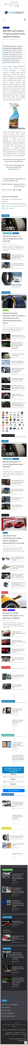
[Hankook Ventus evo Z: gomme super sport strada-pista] (5, 396)
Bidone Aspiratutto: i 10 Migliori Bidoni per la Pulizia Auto (17, 710)
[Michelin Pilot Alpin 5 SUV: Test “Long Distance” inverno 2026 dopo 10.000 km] (5, 257)
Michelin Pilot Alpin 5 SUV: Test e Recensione (17, 498)
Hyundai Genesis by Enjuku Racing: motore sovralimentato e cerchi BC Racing (18, 938)
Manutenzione (6, 27)
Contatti (12, 1024)
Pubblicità (17, 1024)
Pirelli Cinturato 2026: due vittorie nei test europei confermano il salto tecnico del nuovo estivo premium (18, 757)
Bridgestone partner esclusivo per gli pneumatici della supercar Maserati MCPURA (18, 404)
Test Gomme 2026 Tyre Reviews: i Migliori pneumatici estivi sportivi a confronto (18, 745)
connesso (11, 199)
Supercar (5, 610)
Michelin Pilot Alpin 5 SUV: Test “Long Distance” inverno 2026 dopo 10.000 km (17, 256)
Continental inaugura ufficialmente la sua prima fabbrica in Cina (14, 180)
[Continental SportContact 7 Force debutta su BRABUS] (5, 380)
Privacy (14, 1026)
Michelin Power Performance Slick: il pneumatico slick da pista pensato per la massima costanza (18, 903)
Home (4, 1024)
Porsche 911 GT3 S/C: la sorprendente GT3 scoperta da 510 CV (18, 642)
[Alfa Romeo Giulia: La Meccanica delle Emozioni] (6, 924)
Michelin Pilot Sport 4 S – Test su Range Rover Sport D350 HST (13, 238)
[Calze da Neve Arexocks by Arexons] (6, 845)
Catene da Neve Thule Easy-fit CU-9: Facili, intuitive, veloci (17, 836)
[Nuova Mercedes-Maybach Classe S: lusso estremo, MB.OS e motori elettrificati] (5, 576)
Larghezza (13, 774)
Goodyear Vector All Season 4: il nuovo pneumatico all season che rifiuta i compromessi (18, 370)
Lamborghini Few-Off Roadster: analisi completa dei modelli (18, 633)
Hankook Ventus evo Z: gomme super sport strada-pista (17, 396)
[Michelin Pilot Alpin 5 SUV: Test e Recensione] (5, 499)
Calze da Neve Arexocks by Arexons (18, 844)
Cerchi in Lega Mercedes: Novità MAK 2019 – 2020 (18, 675)
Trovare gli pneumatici (14, 790)
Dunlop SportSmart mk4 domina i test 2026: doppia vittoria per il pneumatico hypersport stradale (18, 877)
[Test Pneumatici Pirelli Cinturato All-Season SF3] (5, 508)
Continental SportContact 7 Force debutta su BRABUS (17, 379)
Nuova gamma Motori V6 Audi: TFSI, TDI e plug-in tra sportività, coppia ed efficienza (18, 584)
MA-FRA (13, 39)
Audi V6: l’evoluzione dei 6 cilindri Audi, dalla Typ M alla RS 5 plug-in (18, 558)
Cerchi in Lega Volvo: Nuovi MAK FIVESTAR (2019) (17, 686)
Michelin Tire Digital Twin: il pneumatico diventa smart (17, 362)
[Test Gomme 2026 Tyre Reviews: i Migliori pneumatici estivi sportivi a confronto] (6, 744)
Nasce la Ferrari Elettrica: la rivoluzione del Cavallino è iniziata (17, 659)
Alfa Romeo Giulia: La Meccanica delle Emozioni (18, 922)
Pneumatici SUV (15, 233)
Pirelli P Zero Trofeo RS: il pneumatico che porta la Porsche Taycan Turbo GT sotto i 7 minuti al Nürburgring (17, 345)
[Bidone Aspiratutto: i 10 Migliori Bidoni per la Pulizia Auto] (6, 710)
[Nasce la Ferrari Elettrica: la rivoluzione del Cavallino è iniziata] (5, 660)
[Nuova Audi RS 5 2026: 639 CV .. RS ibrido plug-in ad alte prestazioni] (5, 651)
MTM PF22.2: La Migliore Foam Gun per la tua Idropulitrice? (17, 721)
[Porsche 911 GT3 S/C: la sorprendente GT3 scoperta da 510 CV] (5, 643)
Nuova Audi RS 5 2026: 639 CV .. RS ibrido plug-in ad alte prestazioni (18, 650)
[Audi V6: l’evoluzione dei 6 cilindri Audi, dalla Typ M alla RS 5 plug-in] (5, 559)
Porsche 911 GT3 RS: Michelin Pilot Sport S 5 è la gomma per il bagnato (13, 615)
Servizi (21, 1024)
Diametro (13, 784)
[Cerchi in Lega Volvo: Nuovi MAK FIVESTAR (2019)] (6, 686)
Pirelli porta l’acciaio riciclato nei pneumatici (18, 354)
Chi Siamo (8, 1024)
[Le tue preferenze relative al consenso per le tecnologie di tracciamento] (25, 1042)
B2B (24, 1024)
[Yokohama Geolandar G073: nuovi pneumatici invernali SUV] (4, 814)
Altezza (13, 779)
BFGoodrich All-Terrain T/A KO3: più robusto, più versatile (18, 336)
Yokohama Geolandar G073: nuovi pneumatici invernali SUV (14, 813)
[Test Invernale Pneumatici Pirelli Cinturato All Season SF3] (5, 266)
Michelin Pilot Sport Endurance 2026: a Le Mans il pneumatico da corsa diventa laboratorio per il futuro (14, 318)
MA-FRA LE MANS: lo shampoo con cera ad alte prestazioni (13, 185)
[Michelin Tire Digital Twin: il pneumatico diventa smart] (5, 363)
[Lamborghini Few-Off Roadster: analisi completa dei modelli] (5, 634)
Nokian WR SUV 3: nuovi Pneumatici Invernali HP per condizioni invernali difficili (17, 804)
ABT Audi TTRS (6, 930)
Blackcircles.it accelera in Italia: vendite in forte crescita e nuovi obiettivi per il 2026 (18, 387)
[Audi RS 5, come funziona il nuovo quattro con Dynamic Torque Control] (5, 568)
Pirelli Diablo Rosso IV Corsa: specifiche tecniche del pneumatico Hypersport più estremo (18, 890)
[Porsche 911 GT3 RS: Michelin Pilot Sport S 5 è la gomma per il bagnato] (14, 601)
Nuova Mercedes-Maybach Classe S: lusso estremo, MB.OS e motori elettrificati (17, 576)
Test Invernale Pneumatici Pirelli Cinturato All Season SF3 (17, 265)
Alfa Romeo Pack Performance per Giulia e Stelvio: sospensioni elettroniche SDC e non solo (13, 539)
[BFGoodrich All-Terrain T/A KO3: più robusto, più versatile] (5, 337)
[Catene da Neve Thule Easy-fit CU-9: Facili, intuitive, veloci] (5, 837)
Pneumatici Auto (11, 610)
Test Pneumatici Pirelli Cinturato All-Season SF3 (17, 505)
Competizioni (5, 310)
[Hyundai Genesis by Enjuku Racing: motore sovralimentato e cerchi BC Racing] (6, 939)
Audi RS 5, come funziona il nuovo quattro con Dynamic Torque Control (17, 567)
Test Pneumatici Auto (7, 233)
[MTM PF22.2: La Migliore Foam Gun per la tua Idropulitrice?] (6, 722)
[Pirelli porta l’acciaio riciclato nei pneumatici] (5, 355)
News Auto (5, 532)
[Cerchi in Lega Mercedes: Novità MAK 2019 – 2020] (6, 677)
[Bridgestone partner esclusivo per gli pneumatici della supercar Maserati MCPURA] (5, 405)
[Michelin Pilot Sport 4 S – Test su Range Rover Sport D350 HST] (14, 224)
